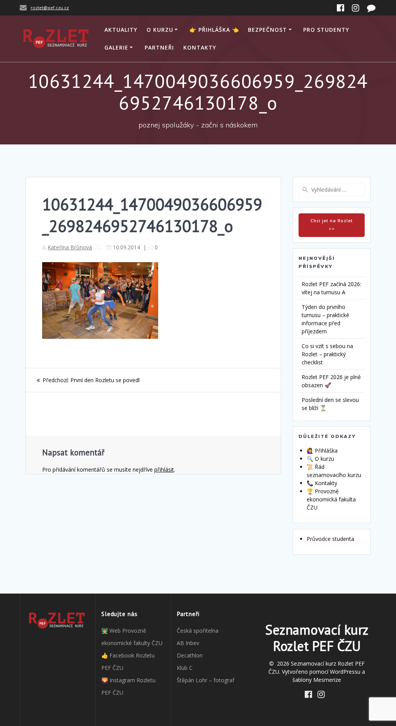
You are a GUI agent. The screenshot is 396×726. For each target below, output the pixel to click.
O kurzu (160, 29)
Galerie (116, 47)
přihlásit (164, 469)
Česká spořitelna (197, 630)
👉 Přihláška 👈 (214, 29)
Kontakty (199, 47)
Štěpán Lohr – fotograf (205, 680)
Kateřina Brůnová (70, 247)
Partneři (159, 47)
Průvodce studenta (330, 538)
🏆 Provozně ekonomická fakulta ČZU (331, 499)
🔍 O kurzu (320, 458)
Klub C (185, 667)
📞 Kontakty (322, 483)
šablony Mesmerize (316, 679)
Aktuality (120, 29)
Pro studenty (326, 29)
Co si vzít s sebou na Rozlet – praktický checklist (327, 354)
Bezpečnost (267, 29)
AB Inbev (188, 643)
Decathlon (190, 655)
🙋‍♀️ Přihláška (322, 450)
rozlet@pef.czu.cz (50, 7)
